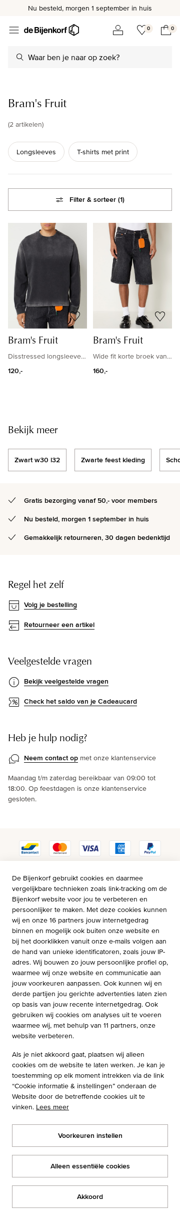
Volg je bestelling (50, 604)
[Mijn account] (118, 30)
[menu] (14, 30)
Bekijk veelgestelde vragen (66, 681)
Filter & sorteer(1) (97, 199)
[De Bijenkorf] (51, 30)
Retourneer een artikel (59, 625)
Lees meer (52, 1107)
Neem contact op (51, 758)
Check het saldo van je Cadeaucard (80, 701)
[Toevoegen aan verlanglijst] (75, 317)
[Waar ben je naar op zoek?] (20, 57)
